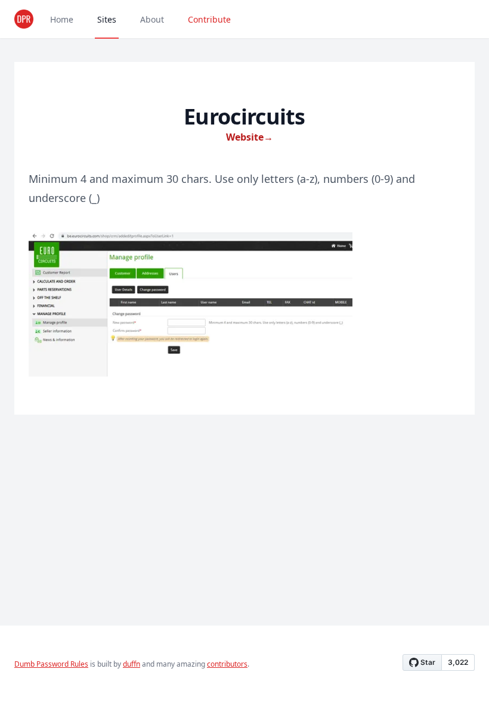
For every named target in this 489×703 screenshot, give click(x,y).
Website (249, 137)
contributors (227, 664)
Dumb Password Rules (51, 664)
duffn (131, 664)
